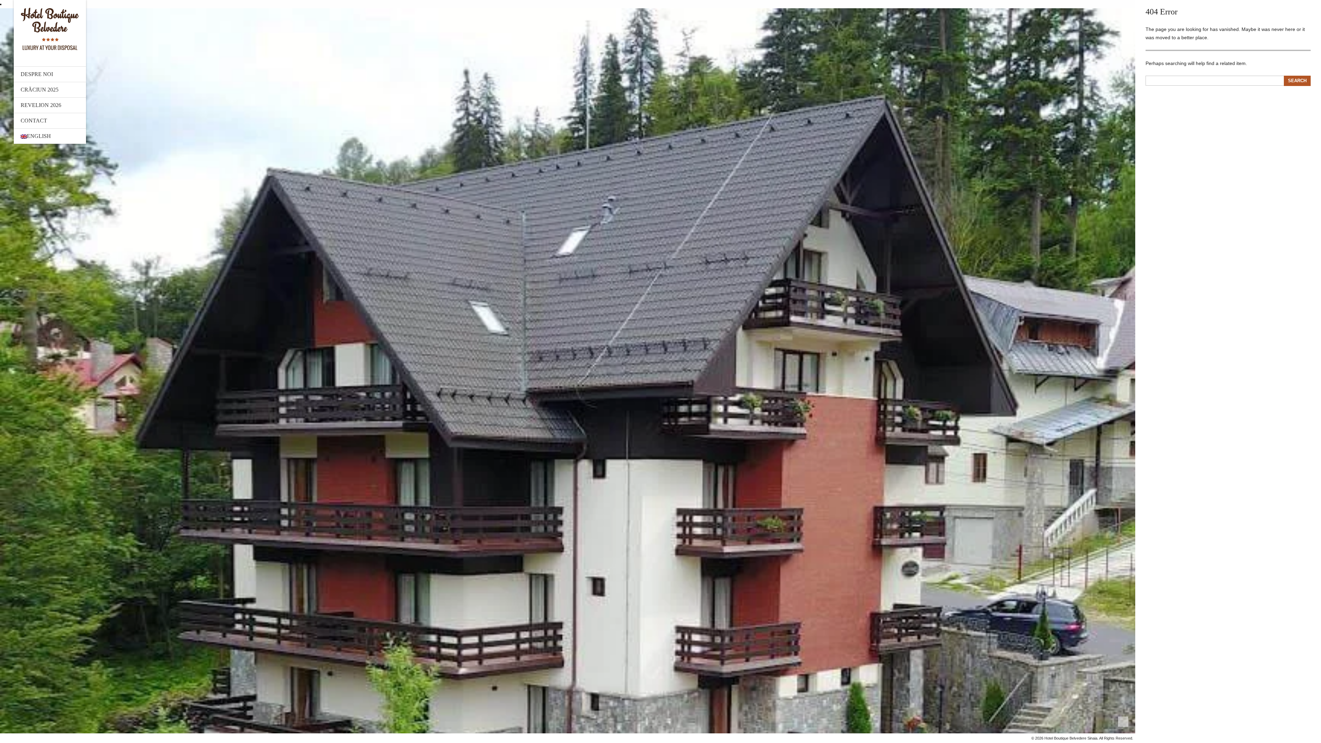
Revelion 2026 (41, 105)
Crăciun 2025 (39, 90)
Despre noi (37, 74)
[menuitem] (50, 136)
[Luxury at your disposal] (50, 29)
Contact (34, 120)
